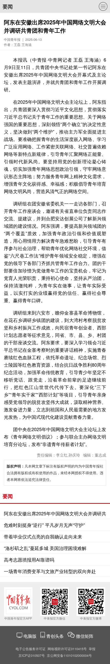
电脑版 (30, 636)
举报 (92, 648)
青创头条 (55, 636)
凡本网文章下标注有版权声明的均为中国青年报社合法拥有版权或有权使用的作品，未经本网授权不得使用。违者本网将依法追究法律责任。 (55, 472)
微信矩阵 (84, 636)
